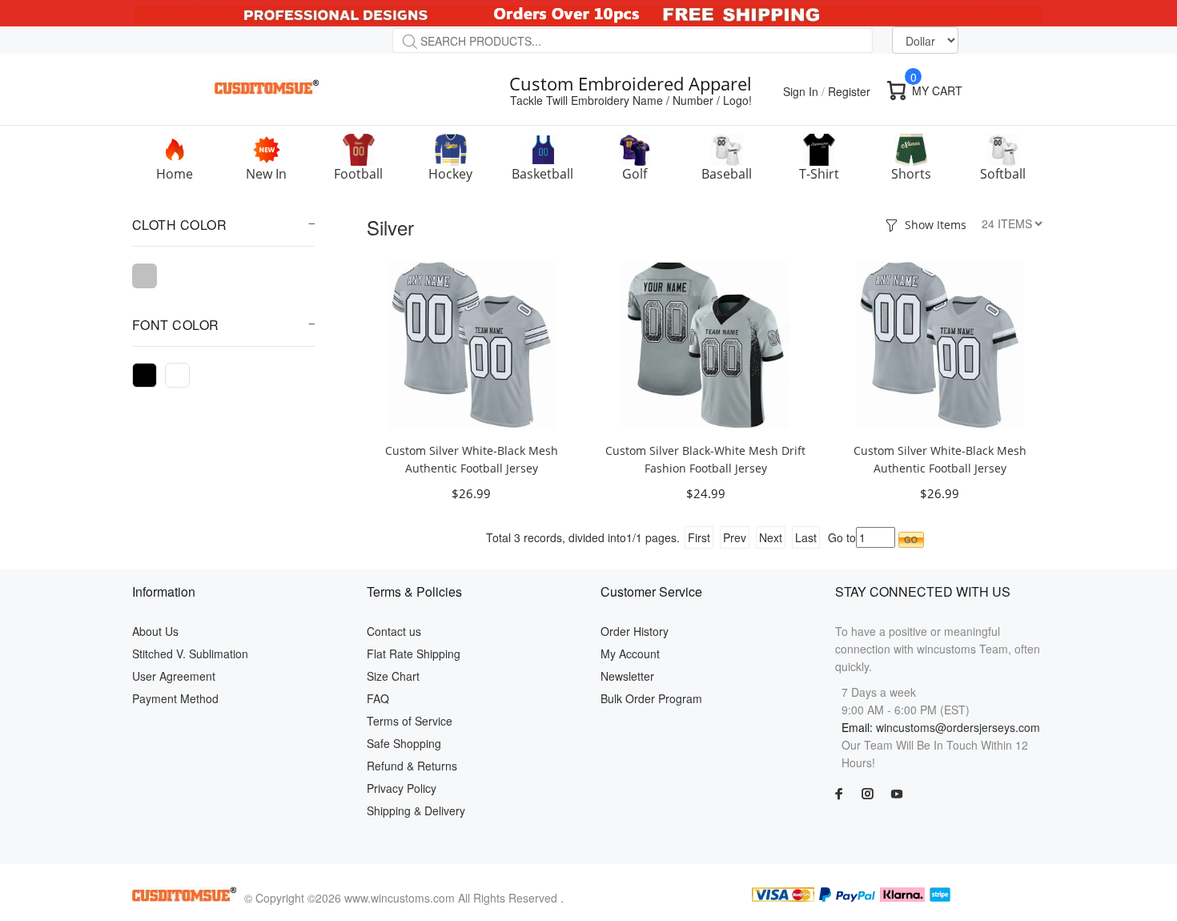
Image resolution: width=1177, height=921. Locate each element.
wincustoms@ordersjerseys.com (958, 727)
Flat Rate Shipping (413, 654)
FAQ (378, 698)
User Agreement (173, 676)
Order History (635, 631)
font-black (144, 375)
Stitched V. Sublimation (190, 654)
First (699, 537)
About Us (155, 631)
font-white (177, 375)
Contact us (394, 631)
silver (144, 275)
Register (849, 91)
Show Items (935, 224)
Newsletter (627, 676)
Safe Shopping (404, 743)
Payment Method (175, 698)
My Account (630, 654)
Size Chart (393, 676)
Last (806, 537)
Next (770, 537)
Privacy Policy (401, 788)
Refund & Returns (412, 766)
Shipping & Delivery (416, 810)
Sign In (800, 91)
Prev (734, 537)
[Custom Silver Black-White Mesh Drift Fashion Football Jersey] (705, 344)
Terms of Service (409, 721)
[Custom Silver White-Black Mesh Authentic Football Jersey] (472, 344)
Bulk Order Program (651, 698)
